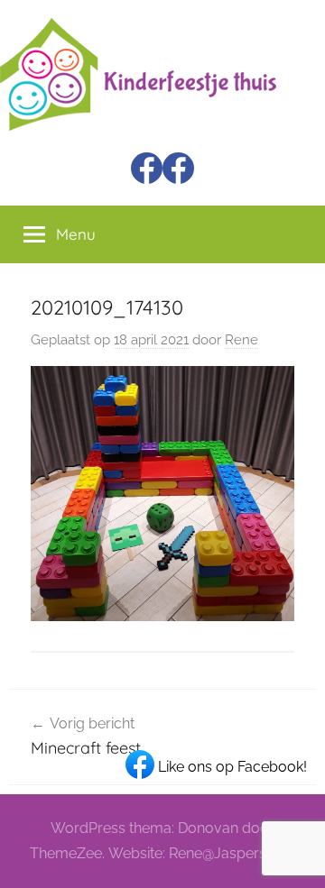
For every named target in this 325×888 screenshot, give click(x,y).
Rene (241, 340)
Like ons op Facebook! (230, 766)
